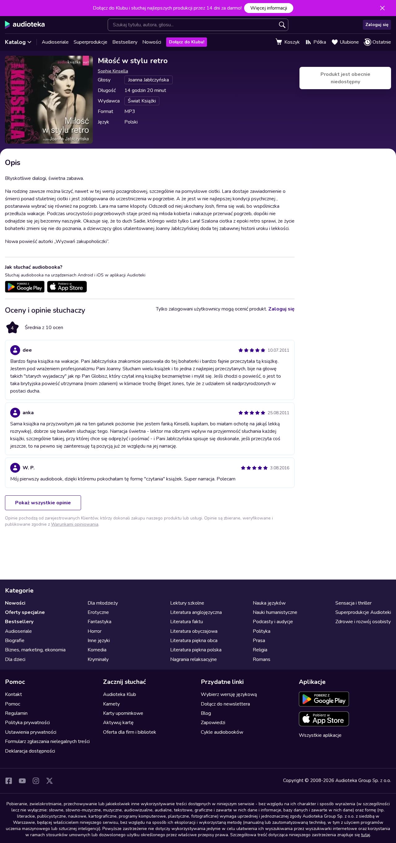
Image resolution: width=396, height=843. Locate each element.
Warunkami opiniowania (74, 524)
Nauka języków (269, 603)
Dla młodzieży (103, 603)
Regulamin (16, 713)
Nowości (151, 42)
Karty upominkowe (123, 713)
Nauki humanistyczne (275, 612)
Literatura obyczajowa (193, 631)
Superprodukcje (90, 42)
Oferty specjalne (25, 612)
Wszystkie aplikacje (320, 735)
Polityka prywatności (27, 722)
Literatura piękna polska (196, 649)
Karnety (111, 704)
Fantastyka (99, 621)
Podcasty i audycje (273, 621)
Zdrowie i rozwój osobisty (363, 621)
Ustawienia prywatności (30, 732)
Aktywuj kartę (118, 722)
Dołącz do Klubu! (186, 42)
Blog (206, 713)
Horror (94, 631)
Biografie (14, 640)
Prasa (259, 640)
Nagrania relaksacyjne (193, 659)
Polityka (261, 631)
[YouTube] (22, 780)
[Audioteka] (25, 24)
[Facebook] (8, 780)
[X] (49, 780)
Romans (261, 659)
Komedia (97, 649)
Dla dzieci (15, 659)
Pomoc (12, 704)
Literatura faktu (186, 621)
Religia (260, 649)
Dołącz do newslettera (225, 704)
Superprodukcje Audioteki (363, 612)
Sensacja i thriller (353, 603)
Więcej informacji (268, 8)
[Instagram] (36, 780)
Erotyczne (98, 612)
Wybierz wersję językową (229, 694)
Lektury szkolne (187, 603)
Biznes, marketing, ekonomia (35, 649)
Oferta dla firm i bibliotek (129, 732)
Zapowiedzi (213, 722)
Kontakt (13, 694)
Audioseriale (55, 42)
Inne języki (99, 640)
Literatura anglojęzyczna (196, 612)
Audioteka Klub (119, 694)
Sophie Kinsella (113, 71)
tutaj (365, 835)
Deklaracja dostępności (30, 751)
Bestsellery (124, 42)
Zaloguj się (377, 25)
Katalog (15, 42)
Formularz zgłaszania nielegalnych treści (47, 741)
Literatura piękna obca (193, 640)
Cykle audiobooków (222, 732)
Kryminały (98, 659)
